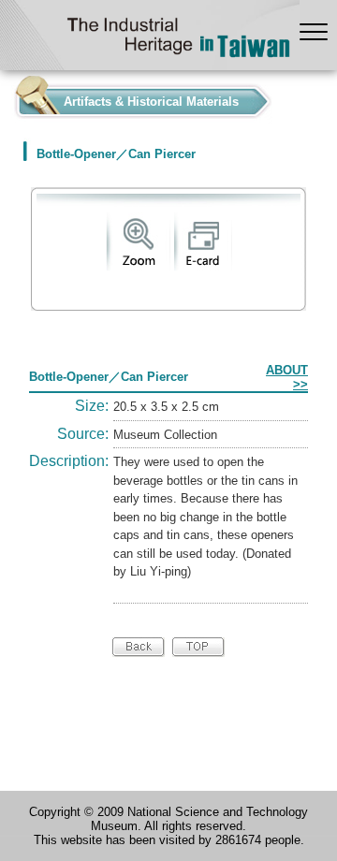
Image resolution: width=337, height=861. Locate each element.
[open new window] (138, 266)
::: (5, 97)
